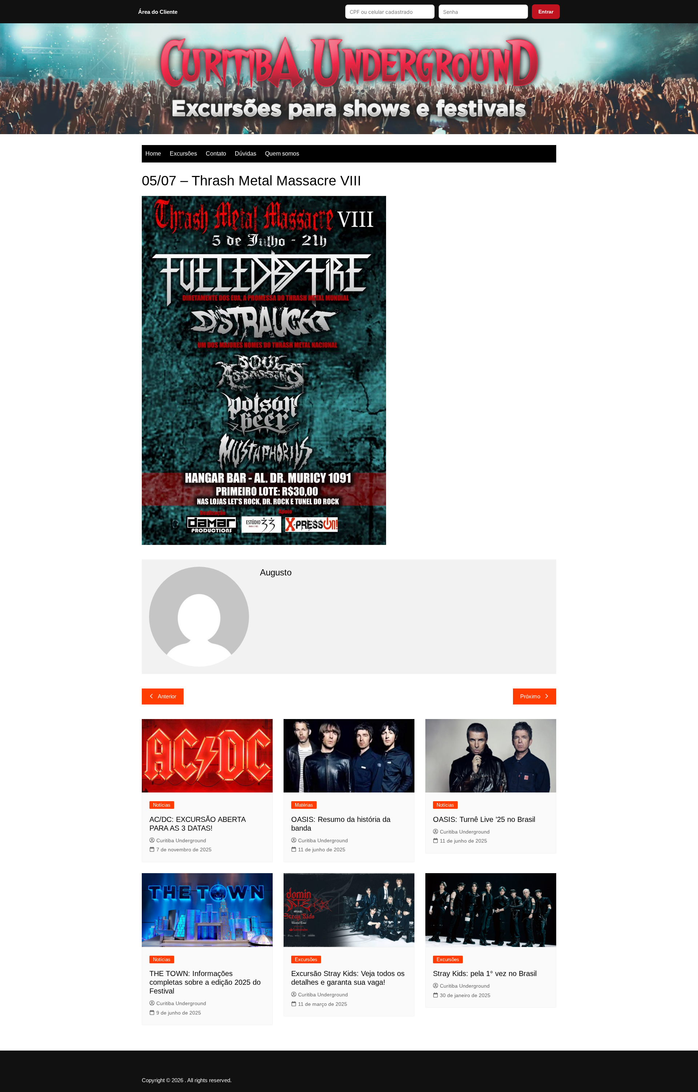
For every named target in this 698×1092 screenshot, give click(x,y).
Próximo (530, 696)
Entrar (545, 12)
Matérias (304, 805)
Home (153, 153)
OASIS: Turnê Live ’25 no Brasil (484, 819)
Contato (216, 153)
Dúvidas (245, 153)
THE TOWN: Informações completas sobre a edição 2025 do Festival (205, 982)
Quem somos (282, 153)
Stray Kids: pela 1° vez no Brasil (485, 973)
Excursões (183, 153)
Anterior (167, 696)
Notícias (162, 805)
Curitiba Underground (181, 840)
